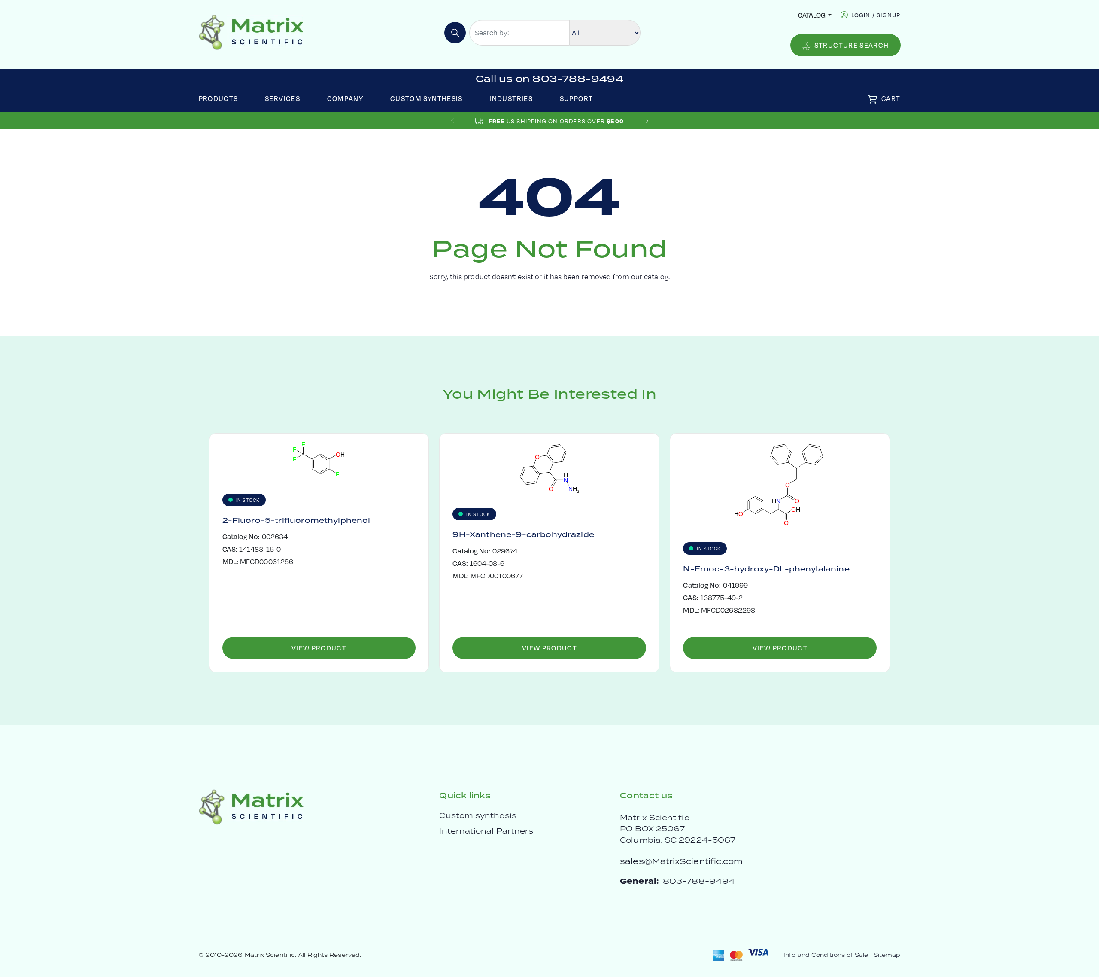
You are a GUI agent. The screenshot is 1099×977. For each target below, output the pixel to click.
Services (282, 98)
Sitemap (887, 955)
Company (345, 98)
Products (218, 98)
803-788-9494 (699, 881)
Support (576, 98)
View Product (318, 647)
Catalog (812, 14)
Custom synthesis (477, 815)
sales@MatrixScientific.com (681, 861)
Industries (511, 98)
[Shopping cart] (872, 99)
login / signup (876, 15)
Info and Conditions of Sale (825, 955)
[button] (646, 121)
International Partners (486, 831)
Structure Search (851, 44)
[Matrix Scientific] (251, 31)
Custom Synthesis (426, 98)
